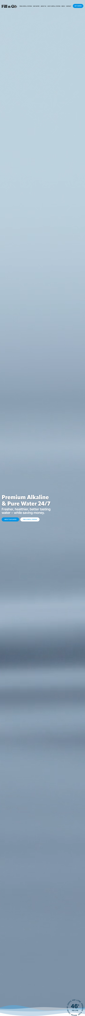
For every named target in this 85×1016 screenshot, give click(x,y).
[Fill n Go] (9, 6)
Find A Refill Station (26, 6)
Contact (68, 6)
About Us (43, 6)
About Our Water (10, 519)
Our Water (36, 6)
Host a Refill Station (53, 6)
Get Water (78, 6)
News (63, 6)
